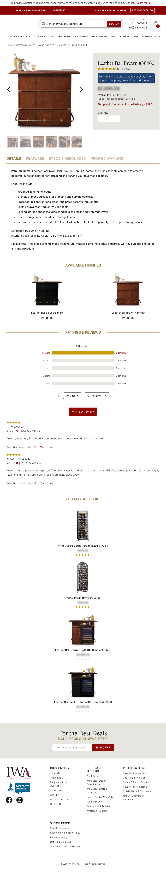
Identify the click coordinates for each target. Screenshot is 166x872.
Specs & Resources (67, 158)
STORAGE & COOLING (44, 36)
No (51, 447)
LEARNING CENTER (151, 36)
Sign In (132, 21)
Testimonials (56, 777)
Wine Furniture (46, 45)
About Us (55, 773)
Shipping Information (134, 773)
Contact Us (56, 804)
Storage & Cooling (26, 45)
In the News (56, 790)
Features (35, 158)
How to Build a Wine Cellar (100, 797)
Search (114, 23)
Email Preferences (59, 828)
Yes (42, 447)
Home (9, 45)
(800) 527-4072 (137, 27)
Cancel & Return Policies (136, 782)
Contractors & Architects (100, 806)
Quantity (103, 112)
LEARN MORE (58, 10)
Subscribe (103, 747)
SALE (136, 36)
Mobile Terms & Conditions (137, 791)
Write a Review (83, 411)
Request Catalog (58, 837)
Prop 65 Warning (107, 158)
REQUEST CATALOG (142, 10)
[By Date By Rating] (72, 395)
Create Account (142, 21)
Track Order (93, 776)
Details (13, 158)
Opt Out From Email (60, 841)
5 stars (46, 352)
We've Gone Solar (59, 799)
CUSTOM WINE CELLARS (18, 36)
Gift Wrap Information (134, 777)
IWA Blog (54, 795)
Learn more (143, 2)
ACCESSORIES (81, 36)
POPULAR (125, 36)
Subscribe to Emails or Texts (65, 832)
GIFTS (113, 36)
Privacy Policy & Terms (135, 786)
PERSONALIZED (99, 36)
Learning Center (95, 801)
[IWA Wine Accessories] (18, 773)
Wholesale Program (97, 810)
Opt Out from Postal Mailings (65, 846)
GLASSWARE (64, 36)
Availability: (105, 95)
